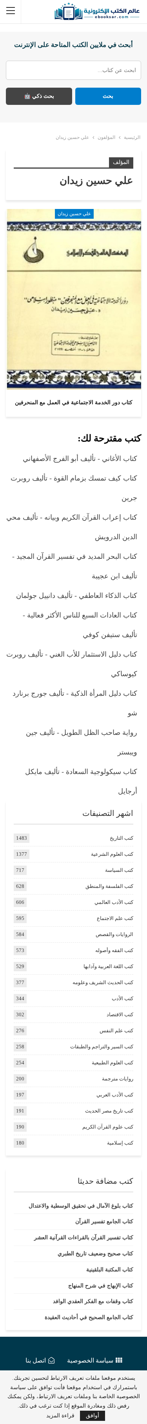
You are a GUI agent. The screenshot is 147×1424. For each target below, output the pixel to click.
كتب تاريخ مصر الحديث (109, 1111)
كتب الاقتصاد (120, 1014)
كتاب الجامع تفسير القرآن (104, 1221)
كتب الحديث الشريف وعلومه (103, 982)
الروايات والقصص (114, 934)
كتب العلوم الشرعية (112, 854)
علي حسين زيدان (74, 213)
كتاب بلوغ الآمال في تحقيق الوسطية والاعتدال (81, 1206)
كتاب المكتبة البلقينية (109, 1270)
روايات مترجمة (117, 1079)
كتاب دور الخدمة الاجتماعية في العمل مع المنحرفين (73, 402)
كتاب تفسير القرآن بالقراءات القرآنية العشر (83, 1237)
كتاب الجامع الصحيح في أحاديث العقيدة (89, 1317)
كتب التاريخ (121, 838)
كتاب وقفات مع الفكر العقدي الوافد (93, 1301)
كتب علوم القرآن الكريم (107, 1127)
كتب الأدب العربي (114, 1095)
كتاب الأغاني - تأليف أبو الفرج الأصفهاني (80, 459)
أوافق (92, 1416)
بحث (108, 96)
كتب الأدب (122, 998)
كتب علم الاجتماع (115, 918)
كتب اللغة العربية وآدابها (108, 966)
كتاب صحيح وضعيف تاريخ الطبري (95, 1254)
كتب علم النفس (116, 1030)
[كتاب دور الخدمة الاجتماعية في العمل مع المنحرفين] (73, 299)
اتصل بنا (35, 1360)
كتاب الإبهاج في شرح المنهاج (100, 1286)
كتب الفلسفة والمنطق (109, 886)
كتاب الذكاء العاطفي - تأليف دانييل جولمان (76, 595)
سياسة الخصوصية (90, 1360)
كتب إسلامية (120, 1143)
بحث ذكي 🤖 (39, 96)
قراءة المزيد (60, 1416)
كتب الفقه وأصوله (114, 950)
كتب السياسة (119, 870)
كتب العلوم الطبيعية (112, 1063)
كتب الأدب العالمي (113, 902)
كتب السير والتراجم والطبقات (101, 1047)
